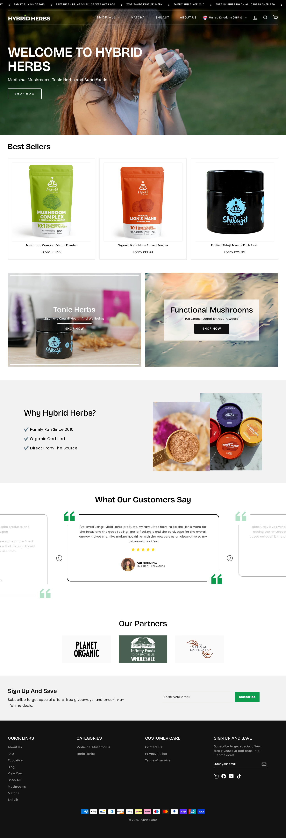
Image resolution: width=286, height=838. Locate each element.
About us (188, 17)
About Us (15, 747)
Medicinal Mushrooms (93, 747)
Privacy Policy (156, 754)
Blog (11, 767)
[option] (143, 547)
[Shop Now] (74, 320)
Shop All (107, 17)
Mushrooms (17, 786)
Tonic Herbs (85, 754)
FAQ (11, 754)
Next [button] (227, 555)
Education (15, 760)
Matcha (138, 17)
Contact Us (153, 747)
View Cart (15, 773)
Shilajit (162, 17)
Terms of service (157, 760)
